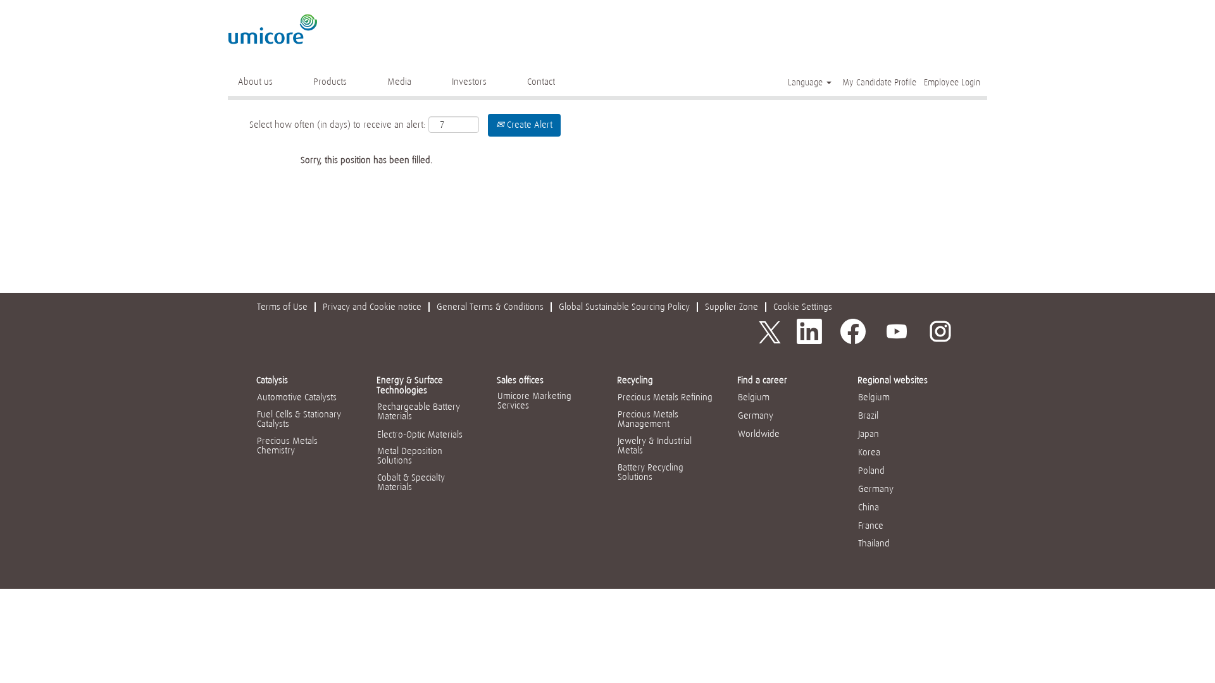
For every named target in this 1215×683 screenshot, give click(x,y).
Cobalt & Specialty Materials (411, 482)
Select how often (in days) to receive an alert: (337, 125)
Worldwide (759, 434)
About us (255, 82)
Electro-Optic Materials (420, 434)
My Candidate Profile (879, 82)
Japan (868, 434)
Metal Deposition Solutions (409, 455)
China (868, 507)
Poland (871, 470)
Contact (541, 82)
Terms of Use (282, 307)
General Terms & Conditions (490, 307)
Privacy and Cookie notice (372, 307)
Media (399, 82)
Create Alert (528, 125)
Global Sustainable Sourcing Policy (624, 307)
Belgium (754, 397)
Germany (755, 415)
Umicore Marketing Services (534, 400)
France (870, 525)
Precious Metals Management (648, 419)
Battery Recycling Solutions (650, 472)
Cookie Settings (802, 307)
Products (330, 82)
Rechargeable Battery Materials (418, 411)
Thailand (874, 543)
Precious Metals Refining (665, 397)
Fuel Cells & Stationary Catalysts (299, 419)
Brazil (868, 415)
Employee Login (952, 82)
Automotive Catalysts (297, 397)
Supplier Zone (731, 307)
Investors (469, 82)
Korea (869, 452)
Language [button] (806, 82)
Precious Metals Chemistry (287, 445)
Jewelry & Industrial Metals (655, 445)
